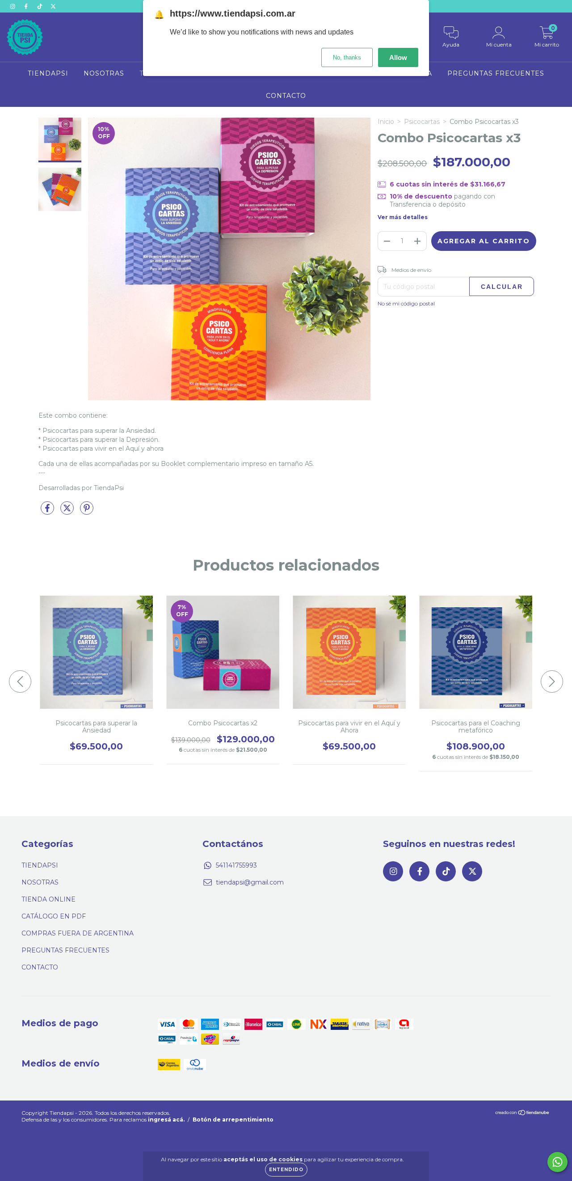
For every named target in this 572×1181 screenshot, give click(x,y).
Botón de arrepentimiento (233, 1119)
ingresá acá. (166, 1119)
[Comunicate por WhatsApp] (557, 1162)
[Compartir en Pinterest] (86, 512)
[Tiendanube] (523, 1113)
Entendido (286, 1170)
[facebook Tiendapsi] (27, 6)
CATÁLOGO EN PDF (53, 916)
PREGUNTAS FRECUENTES (495, 73)
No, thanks (347, 57)
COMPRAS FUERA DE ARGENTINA (77, 933)
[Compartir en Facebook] (48, 512)
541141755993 (236, 865)
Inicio (386, 122)
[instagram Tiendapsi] (13, 6)
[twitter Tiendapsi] (53, 6)
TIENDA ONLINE (48, 899)
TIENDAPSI (48, 73)
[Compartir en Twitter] (68, 512)
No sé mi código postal (406, 303)
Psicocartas (422, 122)
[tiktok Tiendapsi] (40, 6)
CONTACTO (286, 96)
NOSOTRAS (104, 73)
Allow (398, 57)
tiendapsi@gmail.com (250, 882)
